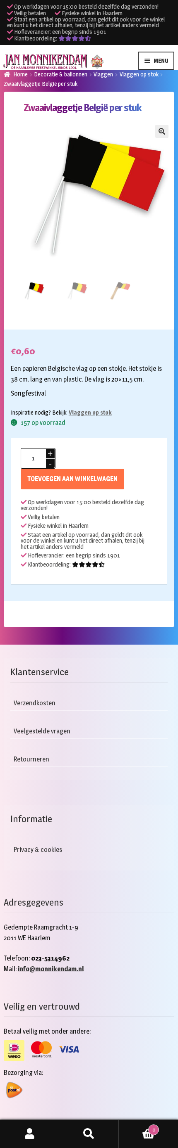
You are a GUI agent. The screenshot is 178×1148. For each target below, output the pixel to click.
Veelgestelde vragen (42, 731)
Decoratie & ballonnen (60, 74)
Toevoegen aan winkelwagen (72, 479)
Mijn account (29, 1134)
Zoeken (88, 1134)
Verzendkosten (34, 703)
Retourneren (31, 759)
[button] (161, 131)
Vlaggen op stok (139, 74)
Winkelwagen (137, 1127)
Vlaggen (103, 74)
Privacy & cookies (38, 850)
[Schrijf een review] (74, 38)
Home (20, 74)
